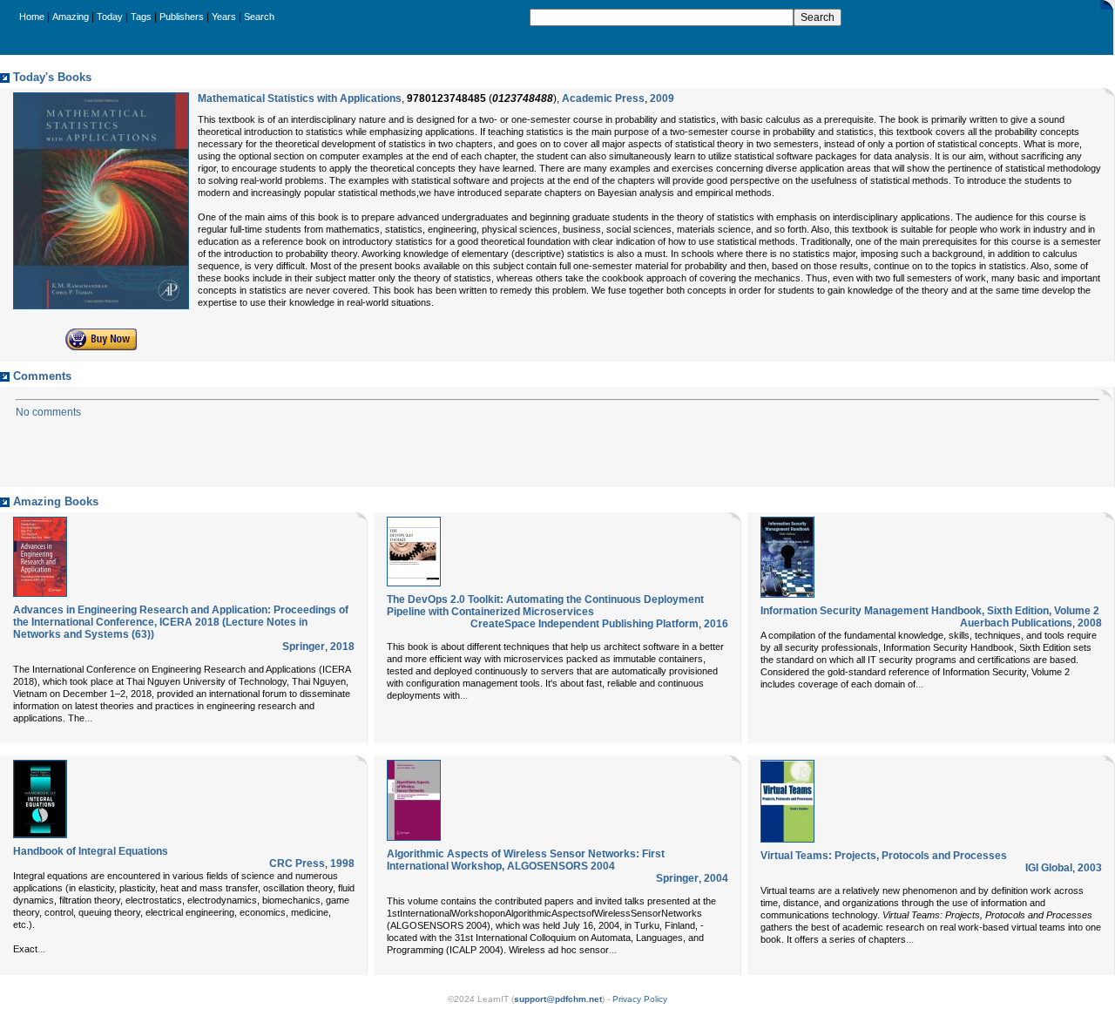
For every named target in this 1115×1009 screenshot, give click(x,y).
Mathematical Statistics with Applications (300, 98)
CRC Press (297, 863)
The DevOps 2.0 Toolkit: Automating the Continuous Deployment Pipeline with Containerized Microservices (545, 605)
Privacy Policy (639, 999)
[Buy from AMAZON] (101, 347)
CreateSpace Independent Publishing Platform (584, 624)
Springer (303, 646)
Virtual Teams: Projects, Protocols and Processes (883, 856)
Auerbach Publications (1016, 623)
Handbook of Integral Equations (90, 851)
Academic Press (603, 98)
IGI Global (1048, 868)
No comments (48, 412)
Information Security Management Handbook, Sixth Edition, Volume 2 (929, 611)
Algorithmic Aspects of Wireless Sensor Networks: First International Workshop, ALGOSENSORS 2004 (526, 860)
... (88, 718)
